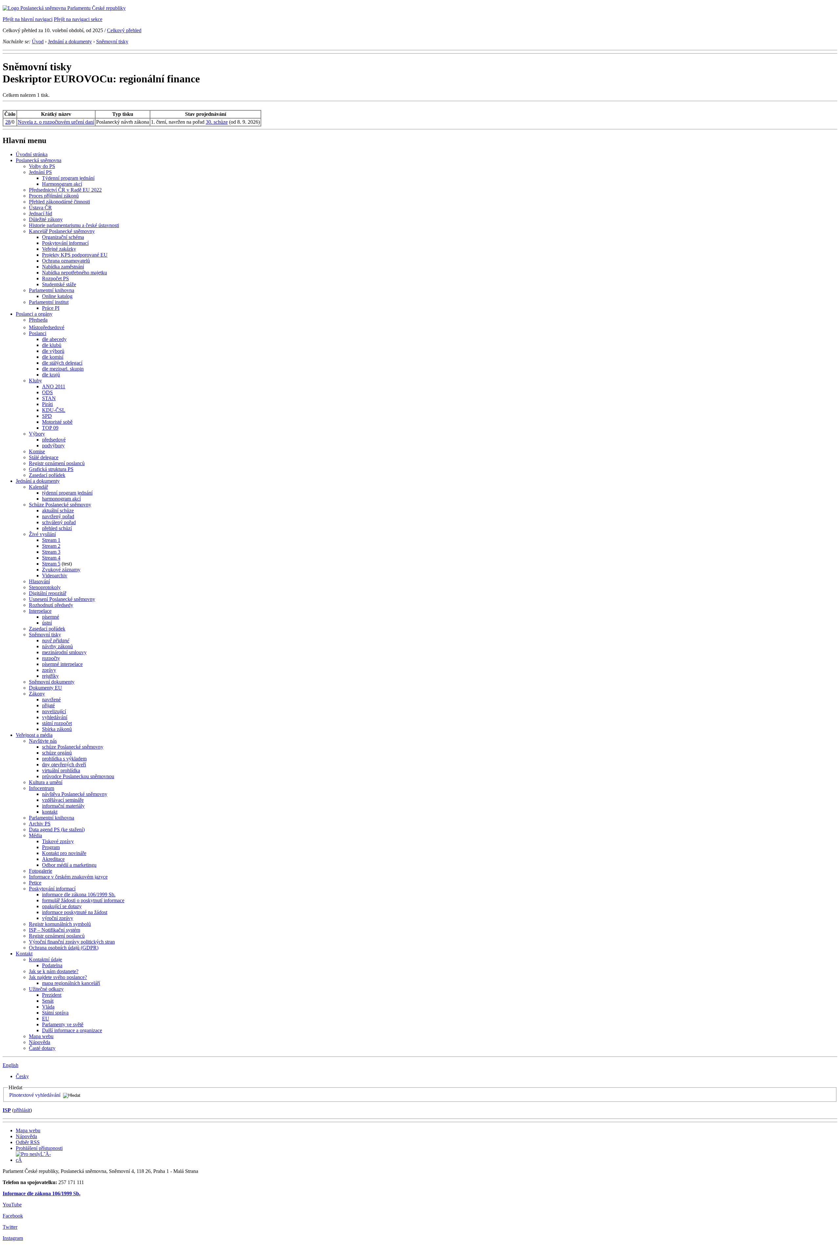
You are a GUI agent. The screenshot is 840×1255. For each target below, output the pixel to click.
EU (45, 1018)
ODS (47, 392)
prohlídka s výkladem (64, 758)
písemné (50, 617)
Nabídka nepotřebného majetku (74, 272)
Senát (47, 1001)
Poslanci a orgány (34, 314)
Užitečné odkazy (46, 989)
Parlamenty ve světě (62, 1024)
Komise (37, 451)
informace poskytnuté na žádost (74, 912)
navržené (51, 699)
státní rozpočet (57, 723)
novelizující (54, 711)
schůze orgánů (57, 752)
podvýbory (53, 445)
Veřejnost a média (34, 735)
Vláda (48, 1007)
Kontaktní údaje (45, 959)
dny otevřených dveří (64, 764)
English (10, 1065)
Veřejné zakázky (59, 249)
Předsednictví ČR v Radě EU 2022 (65, 190)
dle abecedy (54, 339)
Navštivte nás (43, 741)
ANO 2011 (53, 386)
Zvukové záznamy (61, 569)
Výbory (37, 433)
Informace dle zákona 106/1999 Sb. (41, 1193)
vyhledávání (54, 717)
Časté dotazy (42, 1048)
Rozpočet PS (55, 278)
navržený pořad (58, 516)
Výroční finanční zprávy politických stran (72, 942)
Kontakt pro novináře (64, 853)
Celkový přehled (124, 30)
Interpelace (40, 611)
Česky (22, 1076)
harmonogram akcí (61, 498)
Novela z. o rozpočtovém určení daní (56, 122)
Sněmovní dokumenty (51, 682)
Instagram (13, 1238)
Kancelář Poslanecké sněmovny (62, 231)
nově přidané (55, 640)
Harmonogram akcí (62, 184)
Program (51, 847)
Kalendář (38, 487)
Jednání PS (40, 172)
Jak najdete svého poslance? (58, 977)
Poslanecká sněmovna (38, 160)
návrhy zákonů (57, 646)
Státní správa (55, 1012)
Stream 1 (51, 540)
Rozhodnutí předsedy (51, 605)
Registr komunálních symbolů (60, 924)
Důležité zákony (46, 219)
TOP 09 (50, 428)
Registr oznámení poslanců (57, 463)
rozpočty (51, 658)
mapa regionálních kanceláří (71, 983)
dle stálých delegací (62, 363)
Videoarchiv (54, 575)
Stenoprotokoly (45, 587)
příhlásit (22, 1110)
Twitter (10, 1227)
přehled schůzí (57, 528)
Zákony (37, 693)
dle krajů (51, 374)
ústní (47, 623)
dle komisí (52, 357)
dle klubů (51, 345)
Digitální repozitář (47, 593)
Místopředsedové (46, 327)
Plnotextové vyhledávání (34, 1095)
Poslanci (37, 333)
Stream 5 (51, 563)
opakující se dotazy (62, 906)
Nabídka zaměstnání (63, 266)
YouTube (12, 1204)
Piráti (47, 404)
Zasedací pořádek (47, 475)
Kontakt (24, 953)
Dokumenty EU (45, 688)
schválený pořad (59, 522)
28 (7, 122)
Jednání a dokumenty (70, 41)
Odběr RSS (28, 1142)
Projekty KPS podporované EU (75, 255)
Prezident (51, 995)
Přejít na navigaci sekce (78, 19)
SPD (47, 416)
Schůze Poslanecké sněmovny (60, 504)
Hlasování (39, 581)
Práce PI (50, 308)
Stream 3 (51, 552)
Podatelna (52, 965)
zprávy (49, 670)
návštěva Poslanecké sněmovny (74, 794)
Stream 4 (51, 558)
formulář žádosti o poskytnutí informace (83, 900)
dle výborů (53, 351)
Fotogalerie (40, 871)
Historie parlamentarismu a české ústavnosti (74, 225)
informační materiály (63, 806)
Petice (35, 882)
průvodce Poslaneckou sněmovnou (78, 776)
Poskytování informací (65, 243)
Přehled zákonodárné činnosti (59, 201)
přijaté (48, 705)
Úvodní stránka (32, 154)
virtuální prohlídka (61, 770)
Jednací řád (40, 213)
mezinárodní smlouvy (64, 652)
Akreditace (53, 859)
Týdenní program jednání (68, 178)
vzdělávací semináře (63, 800)
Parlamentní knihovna (51, 290)
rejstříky (50, 676)
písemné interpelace (62, 664)
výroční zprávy (57, 918)
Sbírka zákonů (57, 729)
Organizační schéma (63, 237)
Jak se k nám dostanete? (53, 971)
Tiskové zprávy (58, 841)
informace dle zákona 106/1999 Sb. (79, 894)
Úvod (38, 41)
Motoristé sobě (57, 422)
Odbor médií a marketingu (69, 865)
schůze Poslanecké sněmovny (72, 747)
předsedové (54, 439)
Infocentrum (41, 788)
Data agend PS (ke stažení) (57, 829)
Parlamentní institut (49, 302)
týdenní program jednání (67, 493)
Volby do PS (42, 166)
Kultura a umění (45, 782)
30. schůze (217, 122)
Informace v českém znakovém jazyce (68, 877)
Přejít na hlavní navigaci (27, 19)
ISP (7, 1110)
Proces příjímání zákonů (54, 196)
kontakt (49, 812)
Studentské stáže (59, 284)
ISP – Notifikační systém (54, 930)
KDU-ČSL (53, 410)
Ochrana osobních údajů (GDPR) (63, 947)
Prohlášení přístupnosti (39, 1148)
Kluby (35, 380)
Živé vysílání (42, 534)
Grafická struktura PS (51, 469)
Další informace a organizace (72, 1030)
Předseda (38, 320)
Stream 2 (51, 546)
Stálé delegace (43, 457)
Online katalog (57, 296)
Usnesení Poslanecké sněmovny (62, 599)
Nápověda (39, 1042)
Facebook (13, 1216)
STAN (49, 398)
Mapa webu (41, 1036)
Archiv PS (40, 823)
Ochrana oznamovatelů (66, 261)
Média (35, 835)
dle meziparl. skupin (63, 369)
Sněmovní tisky (112, 41)
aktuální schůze (58, 510)
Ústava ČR (40, 207)
